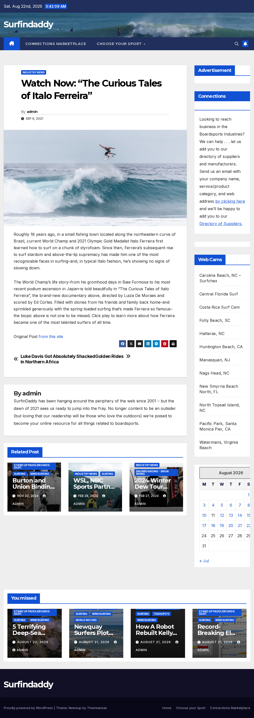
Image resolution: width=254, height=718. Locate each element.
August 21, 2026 (94, 642)
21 (240, 525)
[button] (237, 43)
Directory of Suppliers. (220, 223)
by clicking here (230, 201)
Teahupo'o (161, 613)
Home (166, 708)
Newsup (75, 708)
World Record (86, 620)
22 (249, 525)
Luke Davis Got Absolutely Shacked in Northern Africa (58, 359)
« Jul (204, 560)
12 (222, 515)
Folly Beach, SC (214, 320)
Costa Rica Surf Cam (219, 307)
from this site (51, 336)
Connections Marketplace (55, 44)
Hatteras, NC (211, 333)
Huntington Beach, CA (221, 346)
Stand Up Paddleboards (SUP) (32, 466)
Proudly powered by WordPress (29, 708)
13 (231, 515)
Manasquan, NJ (214, 359)
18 (213, 525)
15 (249, 515)
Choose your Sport (120, 44)
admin (32, 111)
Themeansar (97, 708)
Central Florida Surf (218, 293)
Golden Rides (109, 356)
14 (240, 515)
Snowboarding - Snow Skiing (152, 472)
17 (204, 525)
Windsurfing (39, 473)
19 (222, 525)
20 (230, 525)
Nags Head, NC (214, 373)
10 (204, 515)
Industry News (34, 72)
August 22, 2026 (32, 642)
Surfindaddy (28, 24)
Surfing (20, 473)
